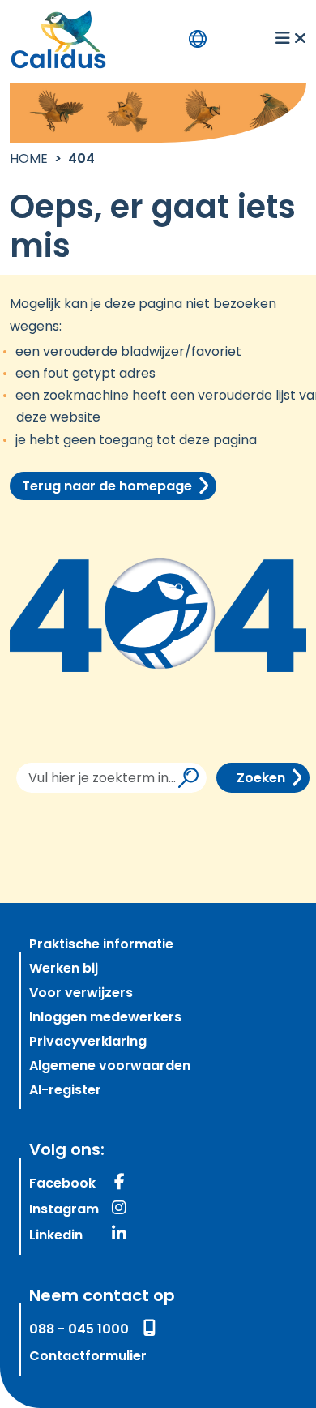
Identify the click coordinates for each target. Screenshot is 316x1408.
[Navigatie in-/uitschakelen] (290, 39)
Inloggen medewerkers (105, 1018)
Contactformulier (88, 1356)
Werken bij (63, 969)
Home (29, 159)
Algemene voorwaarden (109, 1066)
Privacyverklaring (88, 1042)
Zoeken (261, 778)
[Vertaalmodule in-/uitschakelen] (198, 39)
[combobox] (111, 778)
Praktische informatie (101, 945)
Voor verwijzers (81, 993)
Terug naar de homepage (107, 487)
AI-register (65, 1091)
